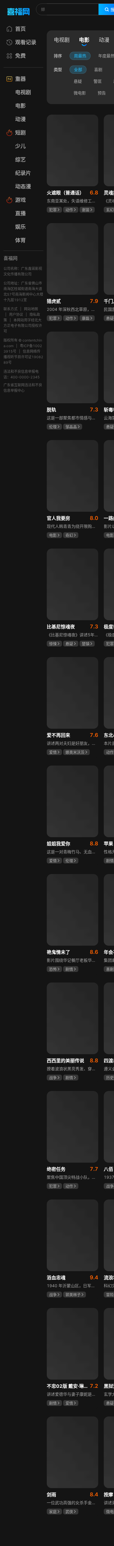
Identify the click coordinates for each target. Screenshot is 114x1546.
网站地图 (31, 309)
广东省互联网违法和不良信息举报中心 (23, 388)
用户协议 (16, 314)
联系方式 (11, 309)
